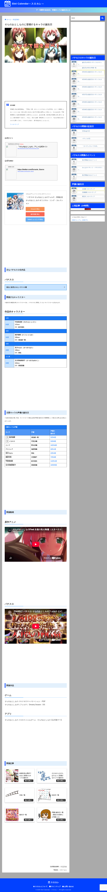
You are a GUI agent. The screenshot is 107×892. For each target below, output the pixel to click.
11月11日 (54, 461)
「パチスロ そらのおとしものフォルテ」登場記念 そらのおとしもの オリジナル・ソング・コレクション (44, 200)
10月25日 (54, 465)
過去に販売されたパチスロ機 (16, 287)
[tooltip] (7, 437)
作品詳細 (64, 867)
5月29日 (53, 441)
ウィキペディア (14, 124)
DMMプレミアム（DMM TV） (80, 220)
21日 (7, 324)
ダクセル (64, 870)
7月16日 (53, 457)
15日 (7, 350)
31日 (7, 337)
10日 (7, 363)
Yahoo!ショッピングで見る (35, 219)
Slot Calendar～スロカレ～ (27, 3)
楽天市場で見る (35, 214)
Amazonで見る (35, 209)
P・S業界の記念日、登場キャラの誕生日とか (53, 10)
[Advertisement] (36, 84)
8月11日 (53, 449)
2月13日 (53, 453)
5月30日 (53, 437)
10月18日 (54, 445)
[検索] (102, 18)
